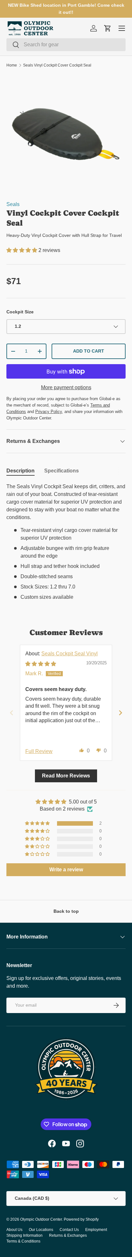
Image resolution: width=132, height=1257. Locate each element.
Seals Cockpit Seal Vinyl (69, 653)
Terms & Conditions (23, 1241)
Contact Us (69, 1229)
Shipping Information (24, 1235)
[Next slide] (120, 712)
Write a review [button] (66, 869)
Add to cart (88, 351)
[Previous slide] (11, 712)
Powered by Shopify (81, 1219)
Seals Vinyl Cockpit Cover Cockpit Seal (57, 65)
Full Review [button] (39, 751)
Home (11, 65)
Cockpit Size (20, 311)
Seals (13, 204)
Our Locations (41, 1229)
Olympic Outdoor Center (41, 1219)
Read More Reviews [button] (66, 775)
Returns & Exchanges (68, 1235)
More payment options (66, 387)
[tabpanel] (66, 542)
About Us (14, 1229)
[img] (40, 664)
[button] (22, 250)
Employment (96, 1229)
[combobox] (66, 44)
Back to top (66, 911)
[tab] (20, 471)
